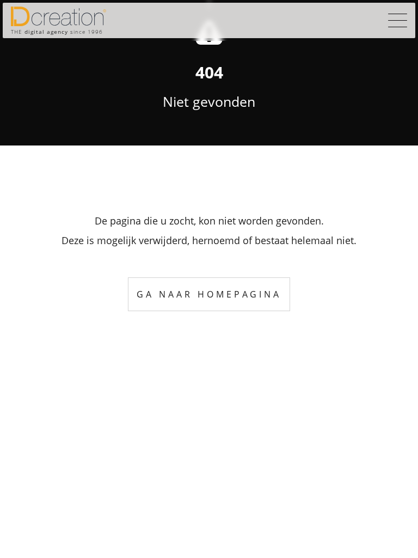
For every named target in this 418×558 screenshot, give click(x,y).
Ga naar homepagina (209, 294)
